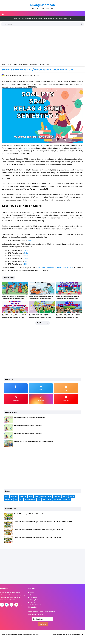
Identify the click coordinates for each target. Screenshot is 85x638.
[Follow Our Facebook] (2, 605)
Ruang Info (57, 499)
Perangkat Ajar (30, 499)
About (32, 592)
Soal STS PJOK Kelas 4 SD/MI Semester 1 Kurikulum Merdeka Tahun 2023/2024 (40, 317)
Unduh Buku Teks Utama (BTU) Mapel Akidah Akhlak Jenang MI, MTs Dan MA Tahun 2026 (43, 522)
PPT (44, 499)
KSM (49, 496)
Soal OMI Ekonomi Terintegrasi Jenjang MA (28, 433)
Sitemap (32, 602)
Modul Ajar (8, 499)
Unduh (30, 241)
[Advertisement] (42, 44)
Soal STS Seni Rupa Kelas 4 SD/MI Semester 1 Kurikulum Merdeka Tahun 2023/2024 (41, 298)
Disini (26, 250)
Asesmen (14, 496)
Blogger (80, 634)
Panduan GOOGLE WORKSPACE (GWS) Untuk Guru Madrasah (33, 441)
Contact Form (34, 595)
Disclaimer (33, 597)
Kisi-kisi (43, 496)
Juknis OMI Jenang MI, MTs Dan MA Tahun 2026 (29, 514)
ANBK (6, 496)
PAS (16, 499)
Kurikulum (57, 496)
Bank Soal (23, 496)
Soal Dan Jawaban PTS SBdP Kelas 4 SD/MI (55, 267)
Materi (65, 496)
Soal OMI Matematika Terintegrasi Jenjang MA (29, 417)
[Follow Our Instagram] (11, 605)
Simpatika (66, 499)
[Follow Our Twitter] (7, 605)
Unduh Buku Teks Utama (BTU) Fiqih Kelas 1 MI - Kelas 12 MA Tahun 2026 (37, 537)
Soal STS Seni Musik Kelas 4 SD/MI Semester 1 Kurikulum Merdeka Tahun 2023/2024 (14, 317)
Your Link (65, 634)
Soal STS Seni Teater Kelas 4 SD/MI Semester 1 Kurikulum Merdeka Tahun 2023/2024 (14, 298)
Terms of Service (35, 605)
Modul (72, 496)
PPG (39, 499)
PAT (21, 499)
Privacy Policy (34, 600)
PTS (49, 499)
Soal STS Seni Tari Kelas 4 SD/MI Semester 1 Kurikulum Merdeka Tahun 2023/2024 (67, 298)
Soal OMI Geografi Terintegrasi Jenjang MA (28, 425)
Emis (36, 496)
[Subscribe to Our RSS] (16, 605)
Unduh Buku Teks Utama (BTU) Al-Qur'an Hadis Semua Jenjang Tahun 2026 (42, 19)
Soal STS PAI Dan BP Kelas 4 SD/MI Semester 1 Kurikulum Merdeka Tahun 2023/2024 (68, 317)
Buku (30, 496)
